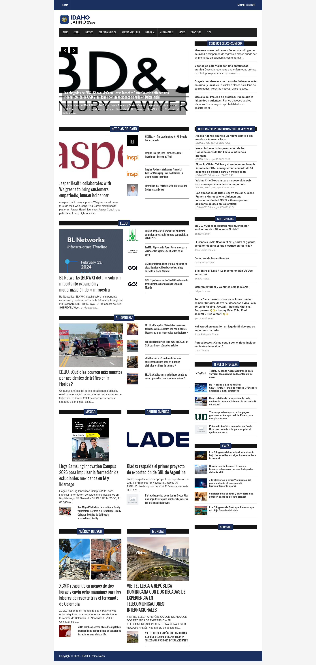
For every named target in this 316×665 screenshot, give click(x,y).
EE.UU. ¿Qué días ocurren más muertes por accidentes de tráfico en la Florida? (90, 378)
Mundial (150, 32)
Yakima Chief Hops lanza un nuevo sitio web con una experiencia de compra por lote (223, 182)
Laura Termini (202, 350)
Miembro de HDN (246, 5)
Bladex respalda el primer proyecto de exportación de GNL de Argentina (156, 469)
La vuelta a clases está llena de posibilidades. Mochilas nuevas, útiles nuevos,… (225, 84)
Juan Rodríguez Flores (207, 334)
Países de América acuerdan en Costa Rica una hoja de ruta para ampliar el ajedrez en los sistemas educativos (167, 499)
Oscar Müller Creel (204, 262)
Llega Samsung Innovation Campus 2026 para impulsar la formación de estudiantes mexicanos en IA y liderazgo (88, 475)
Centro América (107, 32)
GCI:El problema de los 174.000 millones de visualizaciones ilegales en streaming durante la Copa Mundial (166, 267)
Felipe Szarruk (202, 291)
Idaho (65, 32)
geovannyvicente (203, 318)
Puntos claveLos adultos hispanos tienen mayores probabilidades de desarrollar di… (224, 102)
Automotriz (167, 32)
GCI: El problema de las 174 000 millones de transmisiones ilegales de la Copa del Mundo (166, 283)
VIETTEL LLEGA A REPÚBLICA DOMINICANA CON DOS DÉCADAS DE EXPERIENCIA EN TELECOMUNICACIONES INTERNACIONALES (166, 636)
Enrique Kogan (202, 233)
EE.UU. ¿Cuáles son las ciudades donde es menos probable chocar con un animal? (166, 376)
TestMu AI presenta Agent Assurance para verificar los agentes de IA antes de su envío (166, 250)
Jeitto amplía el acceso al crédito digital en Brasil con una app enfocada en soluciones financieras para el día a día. (99, 630)
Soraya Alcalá (202, 278)
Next (74, 50)
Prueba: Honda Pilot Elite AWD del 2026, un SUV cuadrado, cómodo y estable (166, 343)
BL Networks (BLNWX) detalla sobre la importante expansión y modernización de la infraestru (90, 284)
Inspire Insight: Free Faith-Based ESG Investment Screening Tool (163, 154)
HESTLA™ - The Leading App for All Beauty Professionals (166, 138)
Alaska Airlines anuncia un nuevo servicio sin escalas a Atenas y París (224, 137)
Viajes (182, 32)
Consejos (196, 32)
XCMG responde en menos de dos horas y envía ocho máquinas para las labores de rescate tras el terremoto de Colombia (90, 595)
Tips (209, 32)
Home (65, 5)
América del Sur (131, 32)
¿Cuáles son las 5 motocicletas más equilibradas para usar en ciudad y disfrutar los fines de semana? (163, 361)
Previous (64, 50)
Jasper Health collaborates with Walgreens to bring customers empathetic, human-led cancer (85, 189)
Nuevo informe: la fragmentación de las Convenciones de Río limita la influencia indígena (220, 151)
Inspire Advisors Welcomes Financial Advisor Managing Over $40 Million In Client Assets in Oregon (164, 173)
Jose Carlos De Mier (205, 250)
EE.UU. (77, 32)
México (89, 32)
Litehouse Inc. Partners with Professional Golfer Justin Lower (166, 187)
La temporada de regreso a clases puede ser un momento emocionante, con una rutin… (226, 53)
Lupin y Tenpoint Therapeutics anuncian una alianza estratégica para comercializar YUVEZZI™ (167, 234)
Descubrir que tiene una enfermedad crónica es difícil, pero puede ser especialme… (225, 69)
